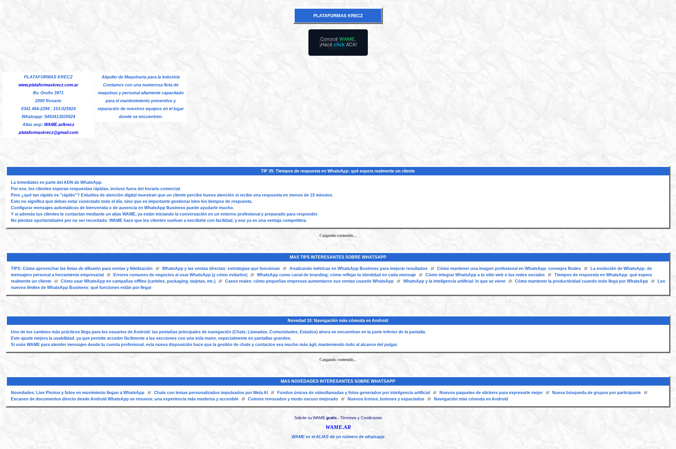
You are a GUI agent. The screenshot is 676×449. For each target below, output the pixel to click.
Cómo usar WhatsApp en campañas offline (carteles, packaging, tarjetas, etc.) (138, 281)
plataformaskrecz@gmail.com (48, 132)
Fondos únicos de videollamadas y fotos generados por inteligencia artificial (353, 392)
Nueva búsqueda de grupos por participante (596, 392)
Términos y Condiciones (361, 418)
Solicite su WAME (315, 418)
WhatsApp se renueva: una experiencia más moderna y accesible (173, 399)
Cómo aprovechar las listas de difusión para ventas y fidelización (88, 268)
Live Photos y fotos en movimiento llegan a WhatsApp (90, 392)
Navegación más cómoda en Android (471, 399)
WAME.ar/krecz (59, 124)
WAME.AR (338, 427)
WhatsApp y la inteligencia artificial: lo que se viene (454, 281)
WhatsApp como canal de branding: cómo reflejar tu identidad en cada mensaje (336, 275)
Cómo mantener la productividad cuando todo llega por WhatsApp (581, 281)
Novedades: (23, 392)
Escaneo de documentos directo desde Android (59, 399)
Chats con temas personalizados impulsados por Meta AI (211, 392)
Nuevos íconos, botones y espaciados (386, 399)
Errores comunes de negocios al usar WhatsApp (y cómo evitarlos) (180, 275)
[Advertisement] (430, 109)
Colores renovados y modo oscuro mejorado (293, 399)
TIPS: (17, 268)
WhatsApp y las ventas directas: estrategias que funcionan (221, 268)
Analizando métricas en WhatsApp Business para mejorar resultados (358, 268)
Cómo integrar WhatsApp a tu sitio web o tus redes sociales (485, 275)
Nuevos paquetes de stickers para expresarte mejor (491, 392)
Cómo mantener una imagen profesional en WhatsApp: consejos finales (509, 268)
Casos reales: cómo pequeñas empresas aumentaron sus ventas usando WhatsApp (309, 281)
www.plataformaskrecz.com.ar (48, 85)
